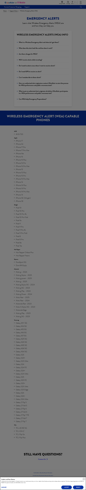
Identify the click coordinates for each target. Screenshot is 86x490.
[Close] (84, 479)
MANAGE (3, 487)
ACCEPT (66, 487)
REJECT (78, 487)
